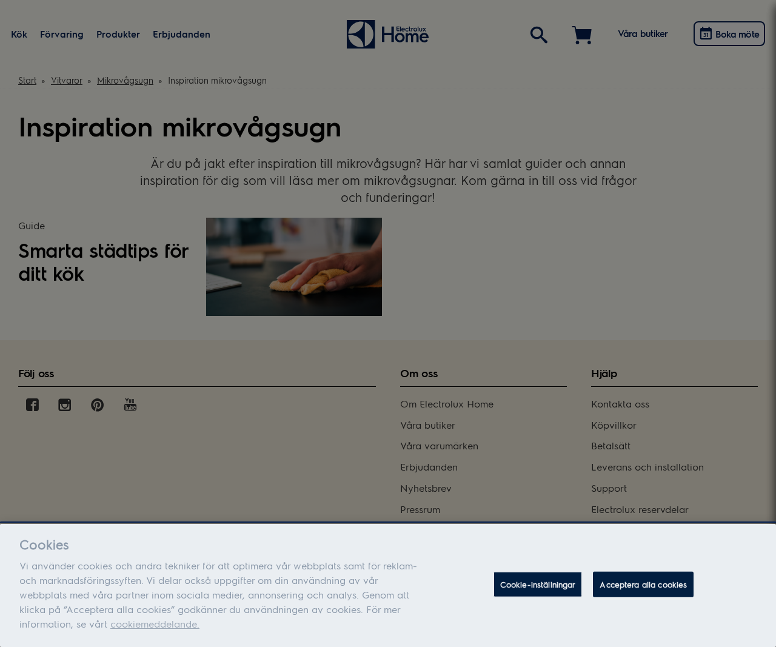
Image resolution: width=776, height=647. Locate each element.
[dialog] (388, 585)
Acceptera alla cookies (643, 584)
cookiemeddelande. (154, 623)
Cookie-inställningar (538, 584)
